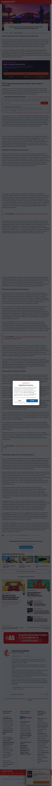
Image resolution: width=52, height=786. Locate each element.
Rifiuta (19, 400)
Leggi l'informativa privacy (32, 397)
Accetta (32, 400)
